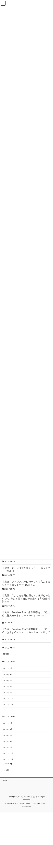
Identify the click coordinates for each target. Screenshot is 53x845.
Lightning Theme (31, 803)
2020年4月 (8, 680)
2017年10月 (8, 704)
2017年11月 (8, 698)
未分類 (6, 654)
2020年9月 (8, 674)
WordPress (18, 803)
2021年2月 (8, 668)
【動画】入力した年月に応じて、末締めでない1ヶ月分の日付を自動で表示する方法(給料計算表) (26, 598)
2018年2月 (8, 692)
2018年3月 (8, 686)
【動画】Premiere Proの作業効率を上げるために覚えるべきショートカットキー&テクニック (26, 615)
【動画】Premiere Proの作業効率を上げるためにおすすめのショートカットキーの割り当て (26, 632)
